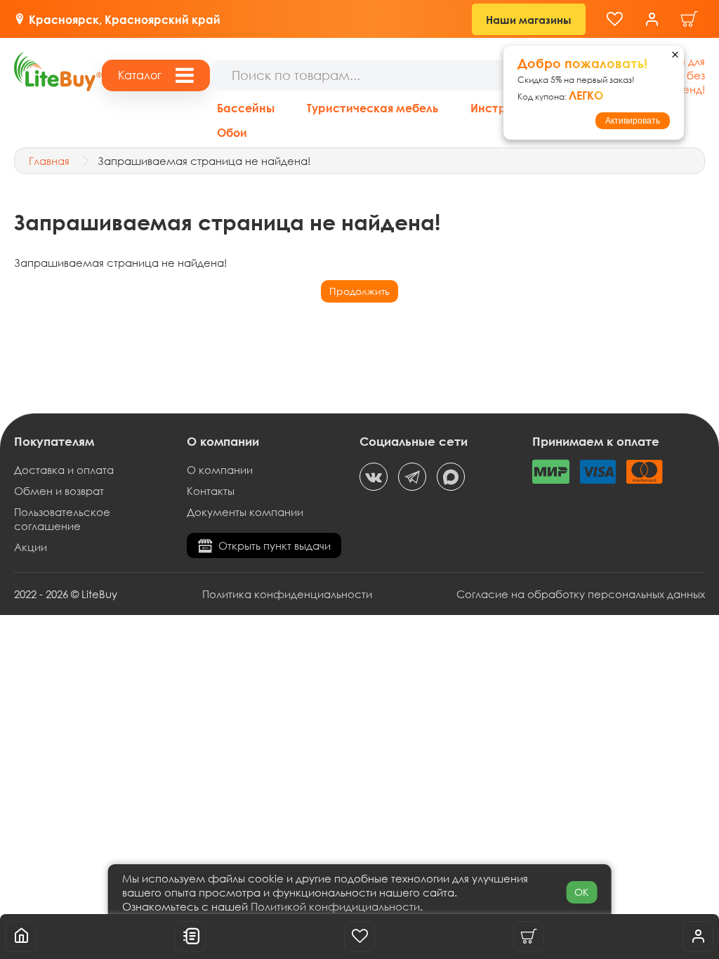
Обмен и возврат (59, 491)
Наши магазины (529, 19)
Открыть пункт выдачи (274, 545)
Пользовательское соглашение (62, 519)
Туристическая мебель (372, 107)
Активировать (632, 121)
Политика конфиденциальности (287, 594)
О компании (220, 470)
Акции (30, 547)
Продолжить (359, 291)
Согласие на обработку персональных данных (580, 594)
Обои (232, 132)
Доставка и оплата (64, 470)
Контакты (211, 491)
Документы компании (245, 512)
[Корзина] (689, 19)
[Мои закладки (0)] (615, 19)
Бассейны (246, 107)
